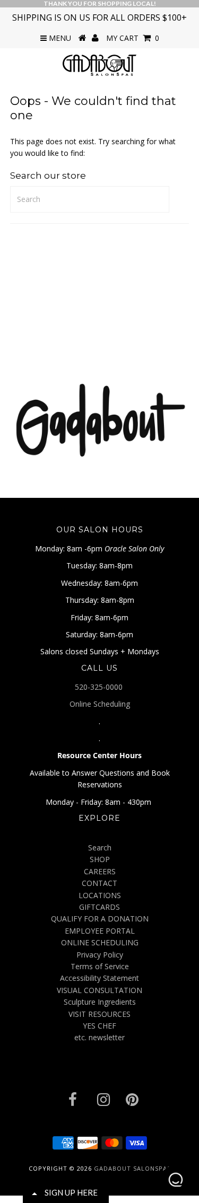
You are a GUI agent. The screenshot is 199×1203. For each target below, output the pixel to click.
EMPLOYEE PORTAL (100, 931)
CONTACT (99, 883)
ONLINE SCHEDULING (100, 942)
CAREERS (100, 871)
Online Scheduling (100, 704)
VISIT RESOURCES (99, 1014)
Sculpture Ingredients (100, 1002)
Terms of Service (100, 966)
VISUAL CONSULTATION (99, 990)
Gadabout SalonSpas (132, 1168)
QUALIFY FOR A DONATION (100, 919)
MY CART (132, 38)
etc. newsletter (99, 1037)
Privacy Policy (99, 955)
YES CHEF (99, 1026)
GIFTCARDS (99, 907)
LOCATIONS (100, 895)
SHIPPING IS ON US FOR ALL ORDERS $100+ (99, 17)
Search (99, 847)
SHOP (100, 859)
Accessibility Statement (99, 978)
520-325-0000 (100, 687)
